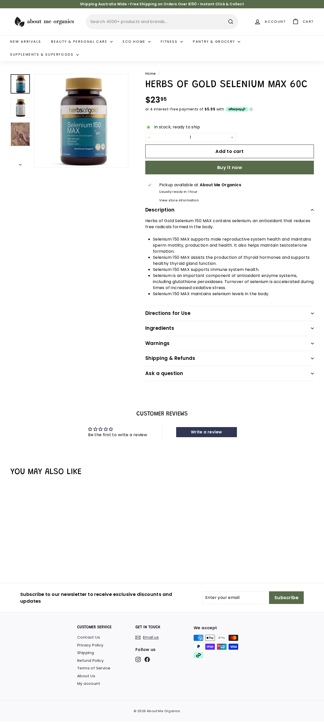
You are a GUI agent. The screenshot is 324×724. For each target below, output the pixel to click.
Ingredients (159, 328)
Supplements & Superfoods (42, 54)
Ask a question (164, 373)
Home (150, 73)
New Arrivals (25, 41)
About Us (86, 676)
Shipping (85, 652)
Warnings (157, 343)
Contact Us (88, 637)
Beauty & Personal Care (80, 41)
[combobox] (162, 21)
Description (159, 209)
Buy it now (229, 167)
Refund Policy (90, 660)
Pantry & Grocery (214, 41)
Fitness (170, 41)
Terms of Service (93, 668)
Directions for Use (168, 313)
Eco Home (135, 41)
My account (88, 683)
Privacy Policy (90, 645)
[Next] (20, 163)
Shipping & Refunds (170, 358)
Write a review (206, 432)
